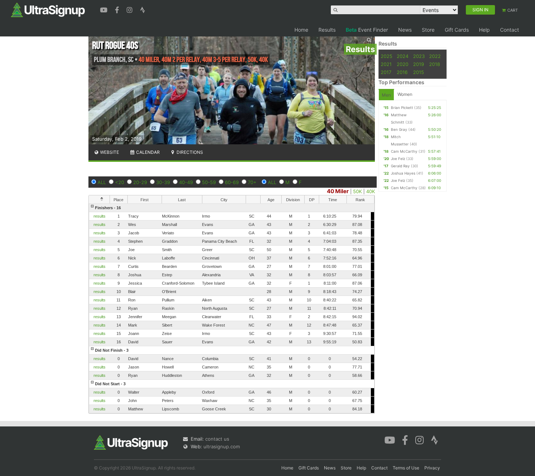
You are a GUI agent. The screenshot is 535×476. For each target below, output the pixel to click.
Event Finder (367, 30)
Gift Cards (457, 30)
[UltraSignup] (48, 9)
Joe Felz (398, 158)
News (405, 30)
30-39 (163, 182)
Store (428, 30)
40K (370, 191)
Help (484, 30)
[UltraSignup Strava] (142, 9)
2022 (435, 56)
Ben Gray (399, 129)
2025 (386, 56)
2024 (402, 56)
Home (301, 30)
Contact (509, 30)
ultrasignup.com (221, 446)
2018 (434, 64)
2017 (386, 72)
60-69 (232, 182)
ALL (102, 182)
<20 (119, 182)
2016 (402, 72)
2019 (418, 64)
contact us (217, 439)
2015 (418, 72)
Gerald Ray (400, 166)
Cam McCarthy (404, 151)
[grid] (231, 308)
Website (109, 152)
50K (357, 191)
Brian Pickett (402, 107)
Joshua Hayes (403, 173)
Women (404, 94)
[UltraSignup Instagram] (130, 9)
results (100, 216)
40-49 (186, 182)
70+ (252, 182)
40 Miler (338, 191)
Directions (189, 152)
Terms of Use (406, 468)
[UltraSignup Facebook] (118, 9)
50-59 (209, 182)
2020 (402, 64)
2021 (386, 64)
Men (386, 95)
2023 (419, 56)
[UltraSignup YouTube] (104, 9)
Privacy (432, 468)
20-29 (140, 182)
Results (327, 30)
